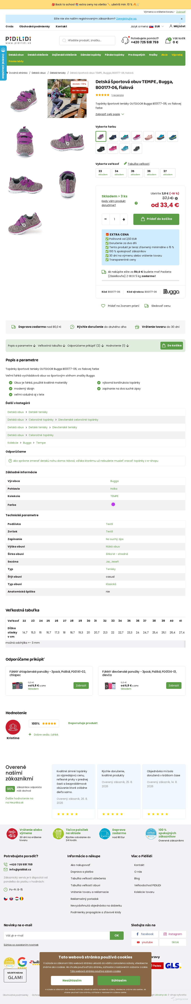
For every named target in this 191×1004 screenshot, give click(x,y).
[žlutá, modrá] (172, 136)
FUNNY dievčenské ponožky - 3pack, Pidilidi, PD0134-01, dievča (139, 673)
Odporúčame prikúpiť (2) (84, 346)
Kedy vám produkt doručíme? (114, 203)
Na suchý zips (114, 539)
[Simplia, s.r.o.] (179, 998)
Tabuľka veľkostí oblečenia (88, 878)
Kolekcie (13, 443)
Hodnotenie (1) (115, 346)
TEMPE (114, 496)
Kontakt (61, 26)
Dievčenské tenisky (64, 427)
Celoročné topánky (41, 420)
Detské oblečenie (38, 55)
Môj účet (179, 26)
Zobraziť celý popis (108, 114)
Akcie (164, 55)
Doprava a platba (82, 872)
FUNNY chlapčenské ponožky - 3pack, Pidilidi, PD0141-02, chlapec (48, 673)
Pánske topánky (114, 55)
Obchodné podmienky (34, 26)
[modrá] (124, 148)
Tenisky (111, 569)
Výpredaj (177, 55)
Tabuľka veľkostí (138, 164)
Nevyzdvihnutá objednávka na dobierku (96, 905)
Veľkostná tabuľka (50, 346)
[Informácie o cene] (176, 198)
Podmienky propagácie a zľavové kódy (96, 912)
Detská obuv (16, 55)
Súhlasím (118, 980)
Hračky (153, 55)
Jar (108, 561)
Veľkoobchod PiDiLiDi (147, 885)
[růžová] (112, 148)
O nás (9, 26)
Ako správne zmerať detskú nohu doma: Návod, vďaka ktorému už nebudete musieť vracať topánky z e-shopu (85, 461)
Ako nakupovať (80, 865)
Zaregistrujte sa (126, 18)
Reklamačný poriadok (84, 899)
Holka (113, 489)
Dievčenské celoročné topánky (78, 420)
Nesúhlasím (72, 980)
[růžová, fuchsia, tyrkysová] (136, 136)
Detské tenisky (58, 72)
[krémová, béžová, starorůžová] (148, 136)
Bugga (27, 443)
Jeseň (115, 561)
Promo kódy (16, 61)
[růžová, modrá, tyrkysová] (124, 136)
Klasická (111, 584)
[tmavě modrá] (112, 136)
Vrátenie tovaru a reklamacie (90, 892)
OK (117, 935)
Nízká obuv (113, 546)
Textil (109, 524)
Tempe (41, 443)
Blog (137, 878)
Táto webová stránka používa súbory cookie (95, 971)
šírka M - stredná (117, 554)
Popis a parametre (20, 346)
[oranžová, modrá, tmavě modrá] (160, 136)
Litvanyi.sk (161, 994)
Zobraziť (180, 11)
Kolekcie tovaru (144, 892)
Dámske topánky (91, 55)
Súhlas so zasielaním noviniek (21, 944)
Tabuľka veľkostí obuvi (85, 885)
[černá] (101, 148)
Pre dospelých (136, 55)
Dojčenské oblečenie (64, 55)
